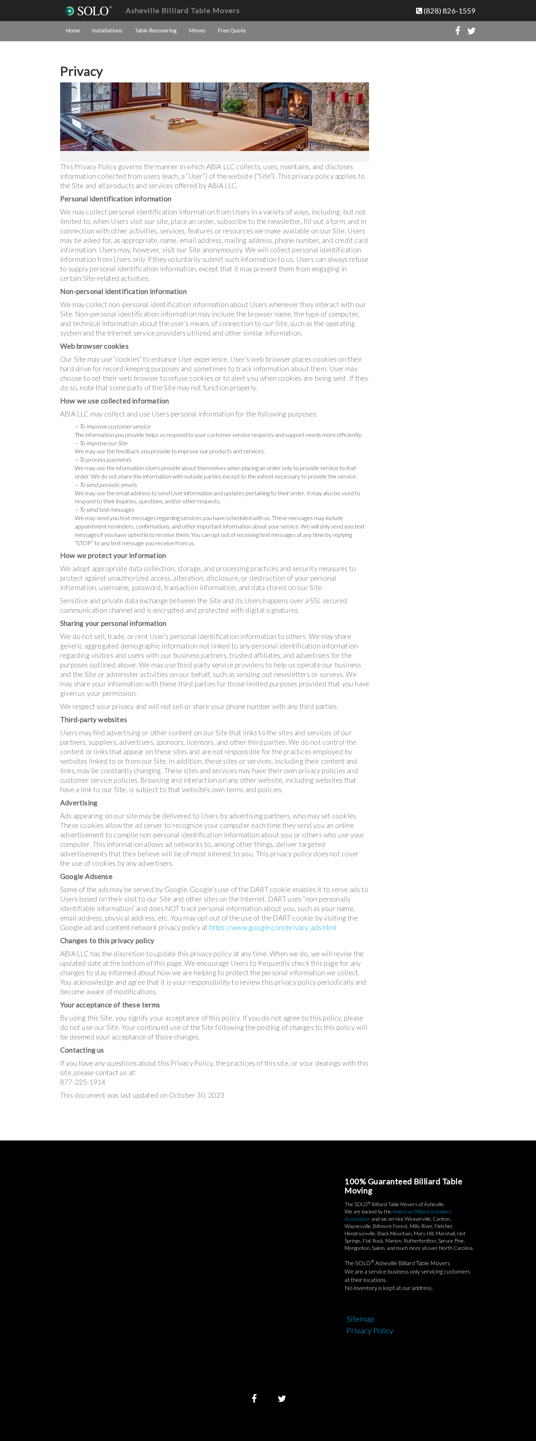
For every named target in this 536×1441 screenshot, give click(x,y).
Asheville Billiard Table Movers (183, 10)
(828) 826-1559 (449, 10)
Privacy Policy (369, 1330)
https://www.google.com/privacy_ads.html (273, 927)
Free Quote (232, 30)
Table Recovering (156, 30)
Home (73, 30)
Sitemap (360, 1319)
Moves (197, 30)
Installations (107, 30)
